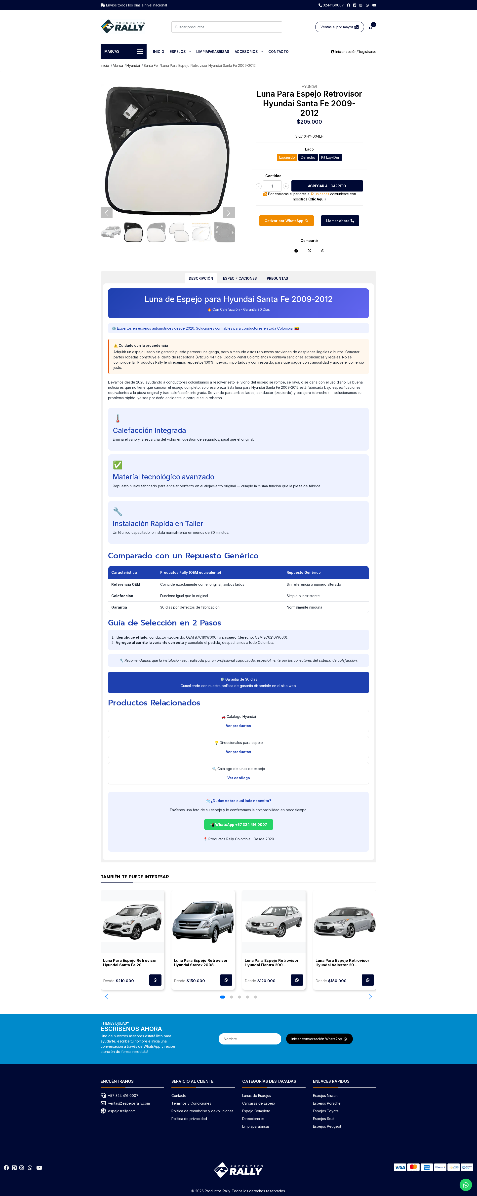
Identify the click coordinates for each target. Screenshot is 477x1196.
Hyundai (133, 65)
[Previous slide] (107, 213)
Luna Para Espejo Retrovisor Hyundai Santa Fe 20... (130, 962)
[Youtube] (374, 5)
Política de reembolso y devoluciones (202, 1111)
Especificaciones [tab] (240, 278)
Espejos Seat (323, 1119)
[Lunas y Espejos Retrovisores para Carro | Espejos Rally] (123, 26)
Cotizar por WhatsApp (284, 221)
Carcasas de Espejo (258, 1103)
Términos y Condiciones (191, 1103)
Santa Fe (151, 65)
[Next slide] (229, 213)
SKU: (299, 136)
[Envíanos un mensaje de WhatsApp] (466, 1185)
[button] (107, 997)
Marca (118, 65)
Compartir (309, 240)
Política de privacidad (189, 1119)
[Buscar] (276, 27)
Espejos (178, 51)
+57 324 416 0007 (123, 1095)
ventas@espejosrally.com (129, 1103)
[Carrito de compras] (370, 27)
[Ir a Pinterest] (354, 5)
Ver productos (238, 726)
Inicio (158, 51)
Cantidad (273, 176)
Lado (309, 149)
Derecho (308, 157)
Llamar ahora (338, 221)
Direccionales (253, 1119)
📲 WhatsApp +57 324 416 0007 (238, 824)
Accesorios (246, 51)
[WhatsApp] (367, 5)
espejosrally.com (121, 1111)
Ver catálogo (238, 778)
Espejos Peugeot (327, 1126)
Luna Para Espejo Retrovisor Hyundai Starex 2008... (201, 962)
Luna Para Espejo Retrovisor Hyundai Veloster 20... (342, 962)
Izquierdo (287, 157)
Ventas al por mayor (337, 27)
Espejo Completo (256, 1111)
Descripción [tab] (201, 278)
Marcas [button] (111, 51)
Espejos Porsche (327, 1103)
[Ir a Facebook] (348, 5)
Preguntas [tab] (277, 278)
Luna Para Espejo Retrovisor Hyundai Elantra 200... (272, 962)
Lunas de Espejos (256, 1095)
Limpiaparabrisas (212, 51)
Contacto (278, 51)
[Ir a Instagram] (360, 5)
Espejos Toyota (326, 1111)
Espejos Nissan (325, 1095)
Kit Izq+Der (330, 157)
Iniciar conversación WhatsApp (317, 1039)
